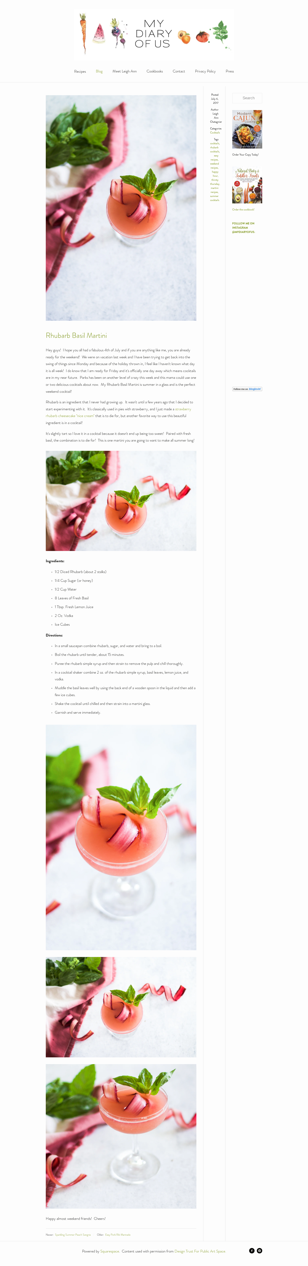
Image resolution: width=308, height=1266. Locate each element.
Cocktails (215, 133)
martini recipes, (214, 190)
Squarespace (109, 1251)
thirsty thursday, (215, 182)
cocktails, (215, 143)
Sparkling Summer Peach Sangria (73, 1235)
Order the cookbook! (243, 210)
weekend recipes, (214, 166)
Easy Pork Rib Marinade (118, 1235)
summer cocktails (214, 198)
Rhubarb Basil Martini (76, 335)
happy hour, (215, 174)
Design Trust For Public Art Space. (200, 1251)
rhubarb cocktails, (215, 149)
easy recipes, (214, 158)
